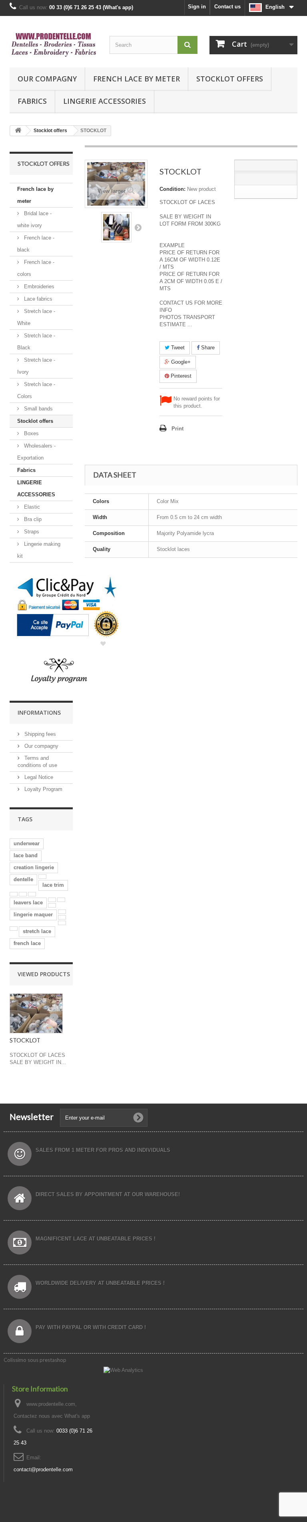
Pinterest (180, 376)
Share (207, 348)
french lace (27, 943)
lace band (26, 855)
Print (177, 429)
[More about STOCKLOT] (36, 1013)
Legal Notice (38, 777)
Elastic (31, 507)
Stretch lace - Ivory (36, 366)
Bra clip (32, 519)
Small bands (37, 409)
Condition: (172, 189)
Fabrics (32, 101)
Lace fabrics (37, 299)
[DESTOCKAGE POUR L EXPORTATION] (116, 227)
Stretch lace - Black (36, 342)
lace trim (53, 885)
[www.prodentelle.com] (54, 44)
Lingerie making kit (38, 550)
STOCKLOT (25, 1040)
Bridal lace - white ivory (34, 219)
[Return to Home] (18, 131)
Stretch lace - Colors (36, 390)
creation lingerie (34, 867)
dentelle (23, 879)
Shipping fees (39, 734)
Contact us (227, 7)
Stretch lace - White (36, 317)
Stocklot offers (229, 78)
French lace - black (35, 244)
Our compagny (47, 78)
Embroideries (38, 286)
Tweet (177, 348)
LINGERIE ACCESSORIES (104, 101)
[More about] (42, 876)
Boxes (30, 433)
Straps (30, 532)
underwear (27, 843)
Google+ (180, 362)
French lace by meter (136, 78)
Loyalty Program (42, 789)
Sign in (197, 7)
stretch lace (37, 931)
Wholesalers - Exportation (36, 452)
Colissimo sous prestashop (35, 1360)
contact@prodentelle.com (43, 1469)
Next (138, 227)
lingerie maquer (33, 915)
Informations (39, 712)
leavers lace (28, 903)
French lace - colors (35, 268)
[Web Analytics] (123, 1370)
